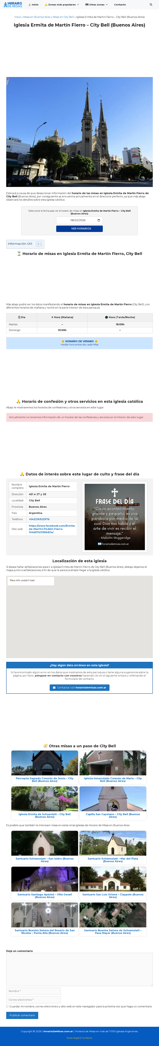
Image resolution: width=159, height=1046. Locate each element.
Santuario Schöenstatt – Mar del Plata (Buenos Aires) (113, 860)
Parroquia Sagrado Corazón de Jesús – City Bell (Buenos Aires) (44, 780)
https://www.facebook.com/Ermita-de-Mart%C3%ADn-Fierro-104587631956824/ (52, 529)
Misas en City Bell (63, 17)
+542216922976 (39, 519)
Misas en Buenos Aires (36, 17)
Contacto (120, 4)
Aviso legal (73, 1037)
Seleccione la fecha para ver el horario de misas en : (79, 212)
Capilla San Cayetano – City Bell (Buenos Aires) (113, 816)
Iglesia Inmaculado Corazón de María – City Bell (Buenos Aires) (113, 780)
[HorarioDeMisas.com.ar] (13, 4)
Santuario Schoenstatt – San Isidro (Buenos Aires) (45, 860)
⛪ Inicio (33, 4)
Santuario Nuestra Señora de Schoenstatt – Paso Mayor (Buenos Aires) (113, 932)
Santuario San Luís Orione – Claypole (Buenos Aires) (112, 896)
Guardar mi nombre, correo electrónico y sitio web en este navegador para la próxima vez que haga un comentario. (80, 1006)
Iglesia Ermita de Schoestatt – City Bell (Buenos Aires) (45, 816)
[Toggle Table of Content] (37, 244)
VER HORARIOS (81, 228)
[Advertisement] (79, 50)
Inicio (17, 17)
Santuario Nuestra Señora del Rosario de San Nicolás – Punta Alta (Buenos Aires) (45, 932)
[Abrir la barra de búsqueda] (151, 4)
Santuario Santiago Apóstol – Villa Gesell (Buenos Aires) (45, 896)
